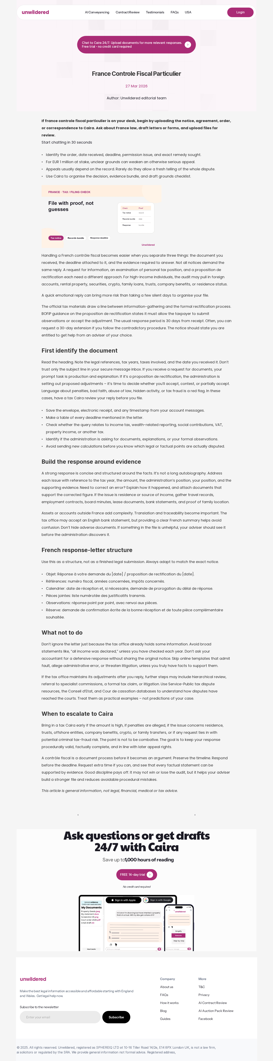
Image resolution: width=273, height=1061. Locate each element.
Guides (165, 1019)
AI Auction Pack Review (215, 1011)
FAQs (164, 995)
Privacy (203, 995)
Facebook (205, 1019)
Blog (163, 1011)
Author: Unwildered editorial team (136, 98)
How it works (169, 1003)
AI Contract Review (212, 1003)
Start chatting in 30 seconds (67, 142)
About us (166, 987)
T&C (201, 987)
